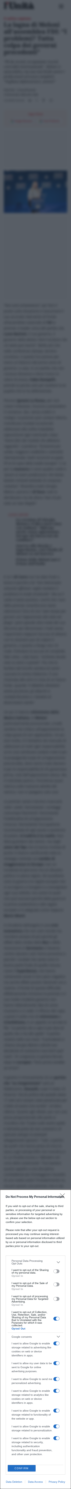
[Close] (63, 1197)
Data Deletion (14, 1481)
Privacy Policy (57, 1481)
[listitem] (35, 1262)
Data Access (35, 1481)
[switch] (56, 1271)
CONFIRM (22, 1468)
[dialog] (35, 1339)
